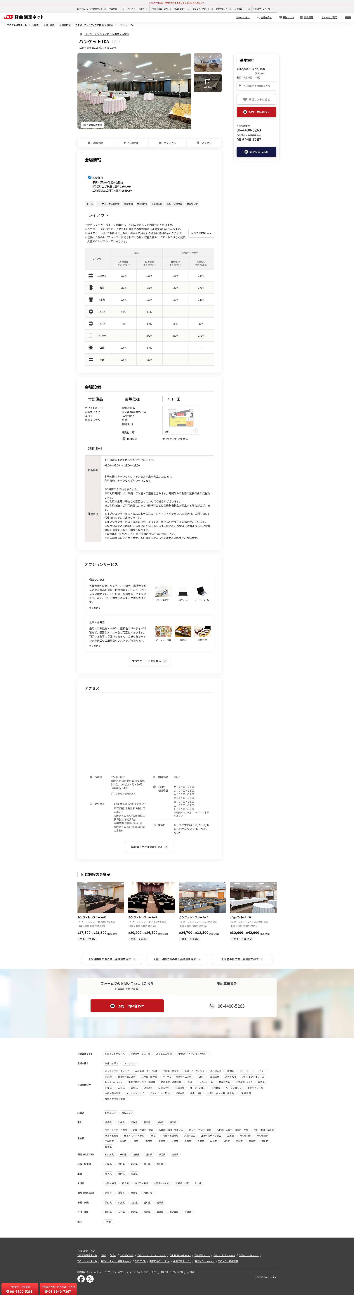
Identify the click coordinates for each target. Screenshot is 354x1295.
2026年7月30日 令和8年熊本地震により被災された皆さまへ (177, 2)
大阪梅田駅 (65, 25)
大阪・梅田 (49, 25)
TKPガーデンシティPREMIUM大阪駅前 (94, 25)
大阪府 (35, 25)
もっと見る (94, 607)
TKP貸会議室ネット (17, 25)
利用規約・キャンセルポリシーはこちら (127, 480)
